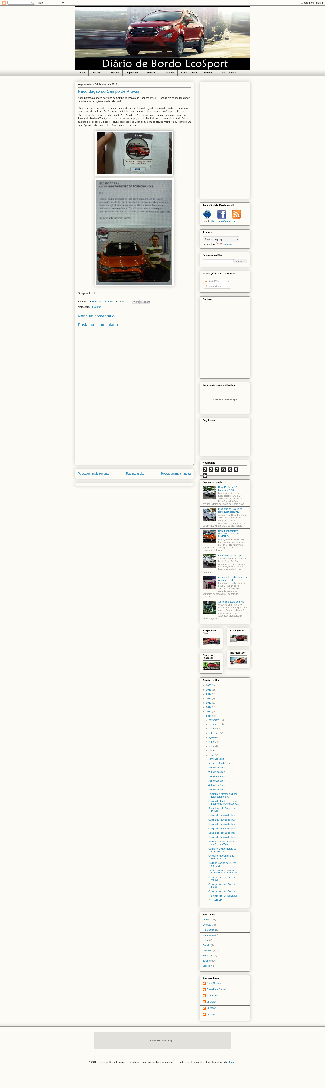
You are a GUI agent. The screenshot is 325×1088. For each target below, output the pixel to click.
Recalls (206, 945)
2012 (209, 716)
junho (212, 746)
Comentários (214, 286)
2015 (209, 703)
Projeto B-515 (215, 900)
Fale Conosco (228, 72)
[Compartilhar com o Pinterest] (148, 302)
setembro (214, 733)
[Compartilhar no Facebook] (145, 302)
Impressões (132, 72)
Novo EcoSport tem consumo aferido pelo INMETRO (229, 534)
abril (211, 755)
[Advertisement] (134, 438)
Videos (206, 966)
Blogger (232, 1062)
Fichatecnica (209, 930)
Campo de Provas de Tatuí (221, 815)
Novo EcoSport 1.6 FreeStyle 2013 (227, 488)
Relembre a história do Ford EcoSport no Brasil (222, 795)
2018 (209, 689)
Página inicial (135, 473)
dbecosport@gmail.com (223, 221)
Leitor (206, 940)
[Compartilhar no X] (141, 302)
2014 (209, 707)
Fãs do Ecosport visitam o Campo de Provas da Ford (223, 871)
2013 (209, 711)
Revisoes (207, 955)
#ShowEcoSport (216, 767)
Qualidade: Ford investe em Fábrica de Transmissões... (223, 802)
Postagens (213, 281)
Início (82, 72)
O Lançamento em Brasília (221, 891)
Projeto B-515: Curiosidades (222, 896)
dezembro (214, 720)
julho (211, 741)
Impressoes (209, 935)
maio (211, 750)
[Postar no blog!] (138, 302)
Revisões (169, 72)
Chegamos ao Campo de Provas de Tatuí (221, 857)
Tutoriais (151, 72)
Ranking (208, 72)
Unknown (211, 1001)
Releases (114, 72)
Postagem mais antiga (176, 473)
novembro (214, 724)
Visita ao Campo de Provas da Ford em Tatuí (222, 843)
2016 (209, 698)
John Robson (213, 995)
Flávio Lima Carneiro (217, 989)
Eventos (96, 306)
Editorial (96, 72)
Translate (228, 244)
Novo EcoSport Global (219, 763)
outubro (213, 728)
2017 (209, 694)
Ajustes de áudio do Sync (231, 602)
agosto (212, 737)
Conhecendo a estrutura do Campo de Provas (222, 850)
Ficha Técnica (189, 72)
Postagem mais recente (93, 473)
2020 (209, 685)
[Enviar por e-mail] (134, 302)
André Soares (214, 983)
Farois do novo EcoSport (230, 555)
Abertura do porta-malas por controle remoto (232, 578)
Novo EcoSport (216, 759)
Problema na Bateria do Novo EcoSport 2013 (230, 510)
